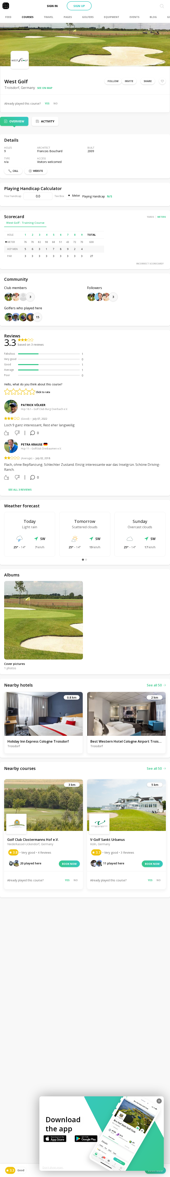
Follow (113, 81)
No (55, 103)
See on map (44, 88)
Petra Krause (31, 444)
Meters (161, 216)
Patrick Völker (33, 405)
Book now (69, 864)
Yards (150, 216)
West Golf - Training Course (25, 223)
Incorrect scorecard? (150, 263)
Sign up (79, 6)
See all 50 (154, 685)
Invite (129, 81)
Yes (47, 103)
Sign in (52, 6)
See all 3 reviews (20, 489)
